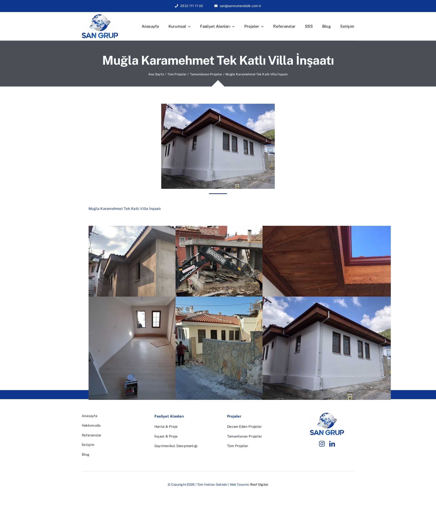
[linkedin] (332, 444)
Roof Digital (259, 484)
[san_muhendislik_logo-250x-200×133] (100, 16)
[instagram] (322, 444)
